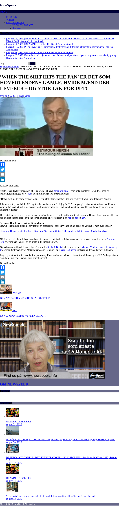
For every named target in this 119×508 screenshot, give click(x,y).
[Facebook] (59, 164)
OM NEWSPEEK (15, 22)
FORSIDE (11, 17)
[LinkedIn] (59, 179)
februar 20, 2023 (8, 96)
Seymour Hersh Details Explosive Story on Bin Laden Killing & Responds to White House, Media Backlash (54, 231)
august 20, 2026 (14, 442)
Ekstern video (23, 96)
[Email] (59, 174)
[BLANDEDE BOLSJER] (12, 416)
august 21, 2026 (14, 424)
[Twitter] (59, 169)
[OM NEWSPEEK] (52, 377)
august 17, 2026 (14, 463)
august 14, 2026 (14, 481)
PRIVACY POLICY (22, 25)
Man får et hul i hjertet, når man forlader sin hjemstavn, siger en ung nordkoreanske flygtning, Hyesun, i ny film (60, 439)
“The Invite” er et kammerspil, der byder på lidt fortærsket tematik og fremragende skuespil (50, 496)
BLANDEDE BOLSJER (18, 421)
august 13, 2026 (14, 498)
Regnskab (17, 28)
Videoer (10, 19)
